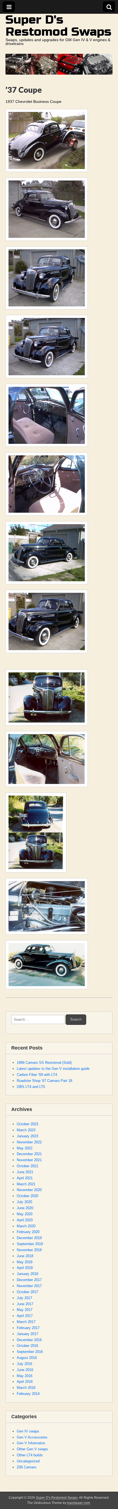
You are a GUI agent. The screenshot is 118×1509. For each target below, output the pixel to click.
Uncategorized (28, 1461)
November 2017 (29, 1286)
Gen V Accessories (32, 1437)
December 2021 (29, 1154)
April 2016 (25, 1382)
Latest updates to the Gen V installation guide (53, 1069)
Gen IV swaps (28, 1431)
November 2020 (29, 1190)
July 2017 (24, 1298)
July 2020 (24, 1202)
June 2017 (25, 1304)
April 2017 (25, 1316)
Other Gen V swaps (32, 1449)
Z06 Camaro (26, 1467)
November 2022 (29, 1142)
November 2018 (29, 1250)
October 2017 (27, 1292)
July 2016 (24, 1364)
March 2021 (26, 1184)
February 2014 (28, 1394)
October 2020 (27, 1196)
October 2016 (27, 1346)
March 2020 (26, 1226)
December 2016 (29, 1340)
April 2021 (25, 1178)
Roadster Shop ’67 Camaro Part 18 (44, 1081)
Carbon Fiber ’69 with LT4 (37, 1075)
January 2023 (27, 1136)
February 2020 (28, 1232)
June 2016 (25, 1370)
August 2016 (27, 1358)
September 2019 (30, 1244)
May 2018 (24, 1262)
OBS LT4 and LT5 (31, 1087)
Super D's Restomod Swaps (58, 25)
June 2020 (25, 1208)
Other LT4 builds (30, 1455)
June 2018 (25, 1256)
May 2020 (24, 1214)
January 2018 (27, 1274)
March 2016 (26, 1388)
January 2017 (27, 1334)
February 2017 (28, 1328)
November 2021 (29, 1160)
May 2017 (24, 1310)
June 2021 (25, 1172)
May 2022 (24, 1148)
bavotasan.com (78, 1503)
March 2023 (26, 1130)
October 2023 (27, 1124)
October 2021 (27, 1166)
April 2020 (25, 1220)
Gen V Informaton (31, 1443)
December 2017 (29, 1280)
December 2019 (29, 1238)
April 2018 (25, 1268)
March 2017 (26, 1322)
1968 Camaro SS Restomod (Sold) (44, 1062)
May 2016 (24, 1376)
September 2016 (30, 1352)
